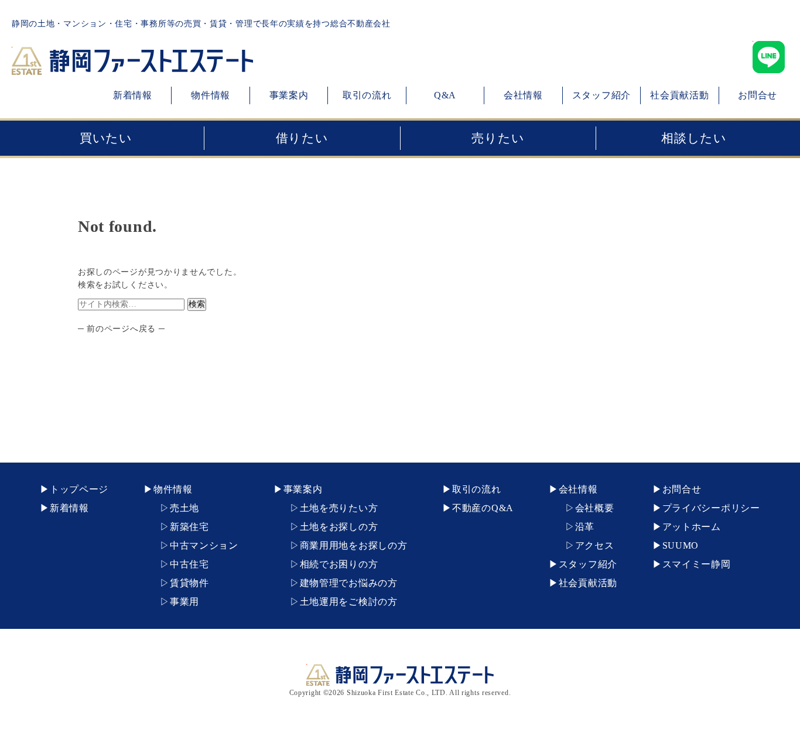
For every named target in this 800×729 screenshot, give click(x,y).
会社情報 (523, 95)
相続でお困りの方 (339, 564)
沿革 (584, 527)
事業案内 (289, 95)
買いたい (106, 138)
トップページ (79, 489)
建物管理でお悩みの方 (349, 583)
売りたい (497, 138)
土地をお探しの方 (339, 527)
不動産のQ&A (483, 508)
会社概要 (594, 508)
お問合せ (757, 95)
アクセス (594, 545)
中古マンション (204, 545)
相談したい (694, 138)
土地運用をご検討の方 (349, 602)
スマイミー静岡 (696, 564)
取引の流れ (367, 95)
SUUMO (680, 545)
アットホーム (691, 527)
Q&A (445, 95)
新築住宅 (189, 527)
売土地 (184, 508)
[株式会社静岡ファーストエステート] (132, 68)
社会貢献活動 (679, 95)
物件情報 (210, 95)
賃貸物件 (189, 583)
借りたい (302, 138)
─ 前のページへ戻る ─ (121, 328)
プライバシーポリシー (711, 508)
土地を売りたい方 (339, 508)
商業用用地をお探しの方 (353, 545)
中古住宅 (189, 564)
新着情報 (132, 95)
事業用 (184, 602)
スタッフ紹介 (601, 95)
